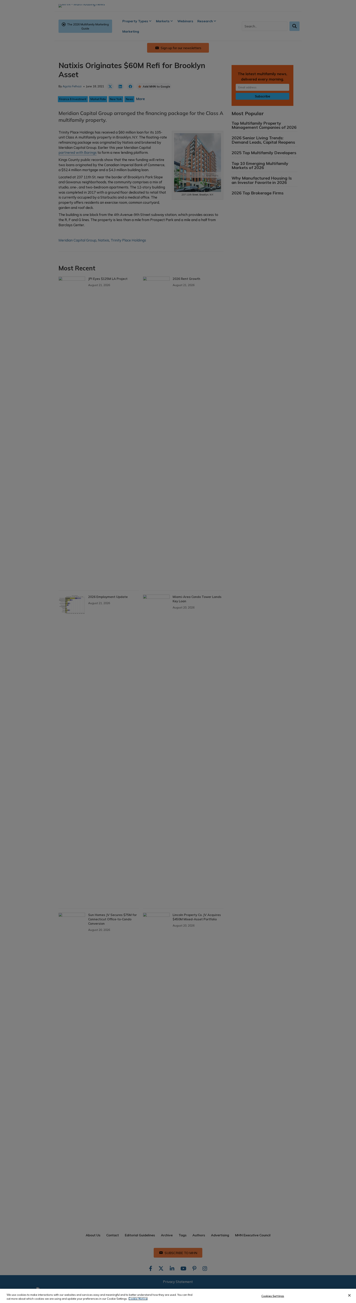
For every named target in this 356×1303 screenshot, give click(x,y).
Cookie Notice (138, 1298)
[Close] (349, 1295)
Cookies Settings (272, 1296)
